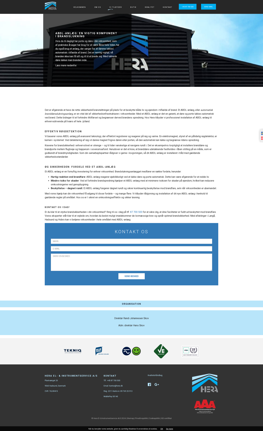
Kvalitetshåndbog (155, 375)
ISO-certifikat (166, 418)
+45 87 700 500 (187, 7)
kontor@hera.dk (116, 386)
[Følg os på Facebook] (151, 385)
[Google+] (158, 385)
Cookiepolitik (154, 418)
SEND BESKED (131, 276)
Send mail (208, 7)
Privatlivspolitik (141, 418)
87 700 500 (136, 212)
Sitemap (130, 418)
